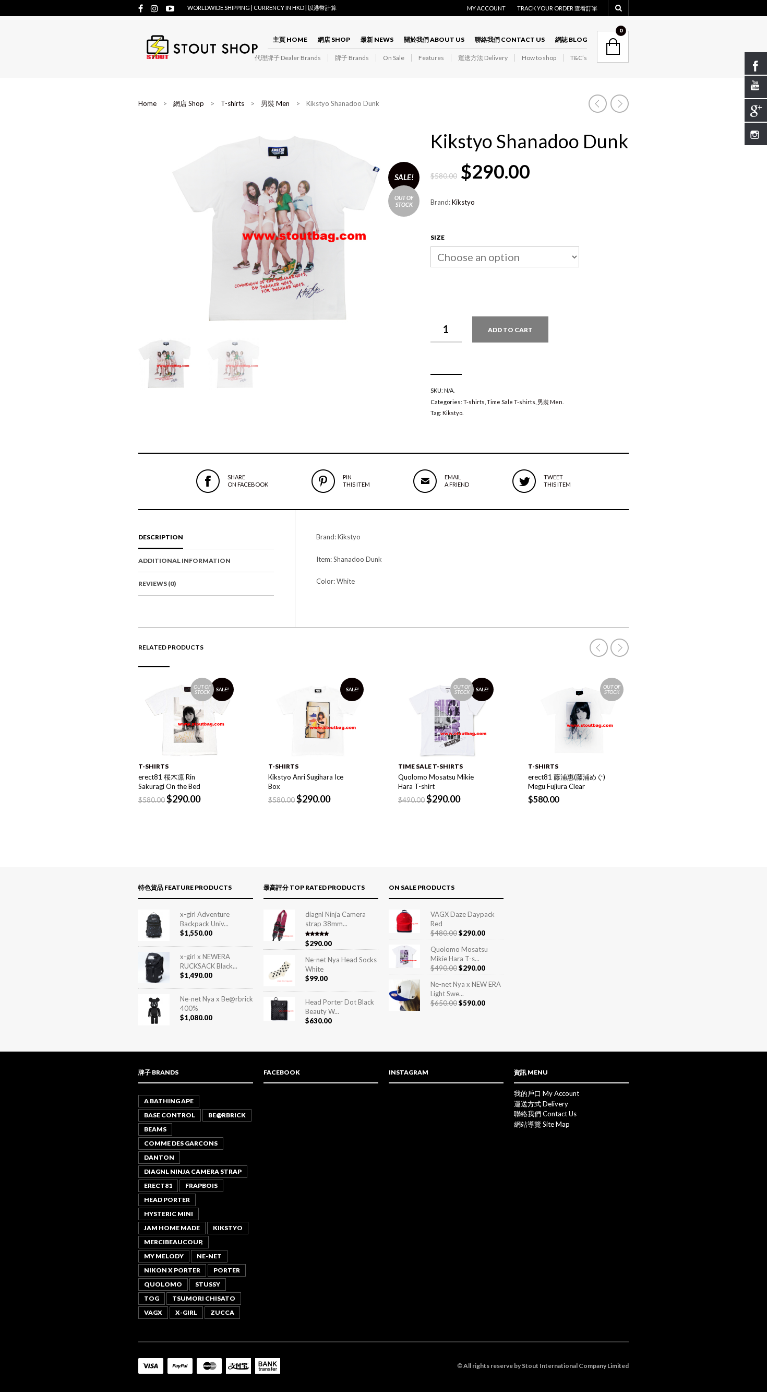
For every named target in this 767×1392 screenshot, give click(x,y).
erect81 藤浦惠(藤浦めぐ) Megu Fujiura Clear (566, 782)
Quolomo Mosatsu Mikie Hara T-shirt (436, 782)
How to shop (539, 58)
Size (437, 237)
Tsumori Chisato (203, 1298)
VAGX (153, 1312)
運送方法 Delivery (483, 58)
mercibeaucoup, (173, 1242)
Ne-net (209, 1256)
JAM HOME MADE (172, 1228)
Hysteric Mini (168, 1214)
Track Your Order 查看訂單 (557, 8)
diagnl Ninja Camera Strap (193, 1171)
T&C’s (578, 58)
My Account (486, 8)
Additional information (184, 560)
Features (431, 58)
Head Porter (167, 1200)
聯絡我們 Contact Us (510, 39)
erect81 (158, 1185)
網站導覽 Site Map (542, 1124)
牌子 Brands (352, 58)
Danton (159, 1157)
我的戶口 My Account (546, 1093)
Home (147, 103)
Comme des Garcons (181, 1143)
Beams (155, 1129)
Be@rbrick (227, 1115)
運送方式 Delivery (541, 1104)
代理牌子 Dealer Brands (288, 58)
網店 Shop (334, 39)
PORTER (226, 1270)
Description (160, 537)
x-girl (186, 1312)
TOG (151, 1298)
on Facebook (247, 481)
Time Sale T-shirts (511, 401)
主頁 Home (290, 39)
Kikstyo (463, 202)
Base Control (169, 1115)
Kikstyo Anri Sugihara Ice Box (305, 782)
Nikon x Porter (172, 1270)
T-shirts (232, 103)
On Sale (393, 58)
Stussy (207, 1284)
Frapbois (201, 1185)
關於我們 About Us (434, 39)
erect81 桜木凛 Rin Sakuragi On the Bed (169, 782)
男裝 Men (275, 103)
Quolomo (163, 1284)
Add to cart (510, 330)
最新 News (377, 39)
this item (356, 481)
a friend (457, 481)
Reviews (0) (157, 583)
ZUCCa (222, 1312)
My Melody (164, 1256)
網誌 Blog (571, 39)
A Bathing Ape (169, 1101)
